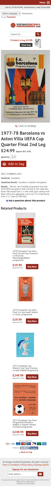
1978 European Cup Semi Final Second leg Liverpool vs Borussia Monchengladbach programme (25, 255)
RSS (47, 464)
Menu (42, 2)
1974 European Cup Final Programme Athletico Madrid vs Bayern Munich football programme (25, 423)
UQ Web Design (29, 484)
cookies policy (30, 482)
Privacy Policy (27, 464)
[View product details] (25, 230)
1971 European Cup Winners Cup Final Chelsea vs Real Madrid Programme (25, 368)
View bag (26, 44)
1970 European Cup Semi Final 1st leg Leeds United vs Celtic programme (25, 312)
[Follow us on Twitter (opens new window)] (24, 448)
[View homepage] (25, 24)
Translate (11, 17)
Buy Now (32, 266)
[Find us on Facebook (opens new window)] (33, 448)
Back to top (26, 452)
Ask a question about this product (26, 200)
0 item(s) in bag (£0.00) (21, 40)
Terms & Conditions (11, 464)
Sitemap (38, 464)
